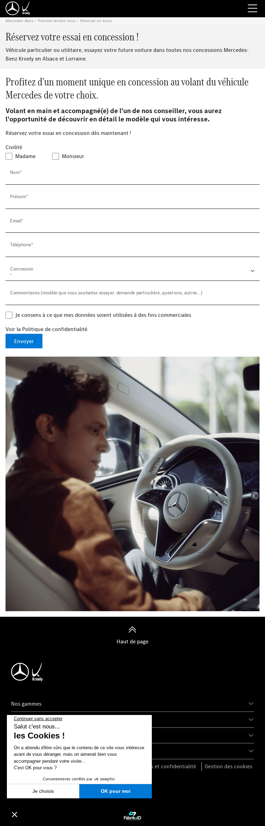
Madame (25, 156)
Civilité (14, 147)
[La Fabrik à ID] (132, 815)
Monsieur (73, 156)
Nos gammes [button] (26, 703)
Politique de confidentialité (54, 328)
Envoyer (24, 341)
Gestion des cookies (228, 766)
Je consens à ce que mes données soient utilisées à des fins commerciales (103, 314)
